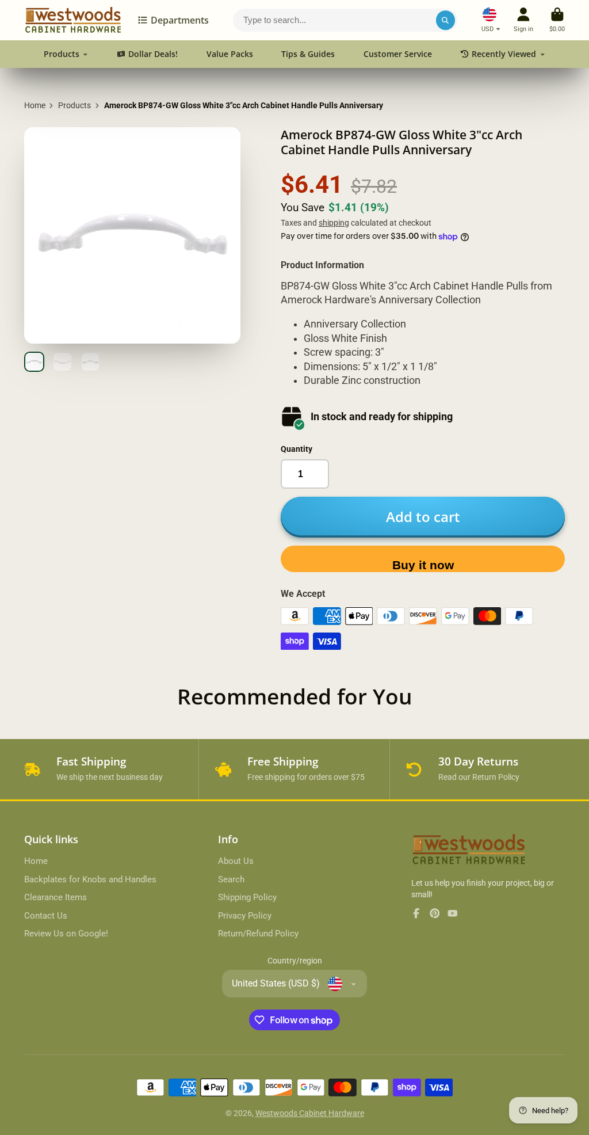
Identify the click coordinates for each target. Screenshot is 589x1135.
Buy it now (423, 565)
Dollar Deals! (153, 53)
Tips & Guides (308, 53)
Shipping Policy (247, 897)
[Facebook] (416, 913)
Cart (557, 19)
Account (523, 19)
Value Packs (229, 53)
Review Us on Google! (66, 933)
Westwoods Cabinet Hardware (309, 1113)
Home (34, 105)
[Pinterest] (435, 913)
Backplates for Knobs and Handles (90, 879)
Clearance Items (55, 897)
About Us (236, 861)
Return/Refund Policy (258, 933)
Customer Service (398, 53)
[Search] (446, 20)
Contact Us (45, 916)
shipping (334, 222)
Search (231, 879)
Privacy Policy (244, 916)
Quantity (296, 449)
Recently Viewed (504, 53)
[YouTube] (453, 913)
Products (61, 53)
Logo (73, 20)
